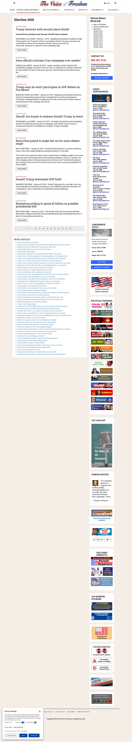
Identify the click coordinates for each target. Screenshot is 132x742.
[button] (107, 3)
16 (35, 228)
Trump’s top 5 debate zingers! (26, 304)
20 (51, 228)
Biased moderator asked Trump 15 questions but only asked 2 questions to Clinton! (43, 329)
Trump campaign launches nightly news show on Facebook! (36, 277)
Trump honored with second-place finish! (42, 29)
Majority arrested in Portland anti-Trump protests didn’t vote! (36, 247)
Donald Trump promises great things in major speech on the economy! (39, 345)
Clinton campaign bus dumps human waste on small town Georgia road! (40, 297)
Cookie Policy (60, 711)
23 (62, 228)
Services (82, 10)
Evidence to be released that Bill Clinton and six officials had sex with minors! (41, 258)
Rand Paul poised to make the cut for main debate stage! (48, 142)
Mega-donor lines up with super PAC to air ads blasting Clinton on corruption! (41, 265)
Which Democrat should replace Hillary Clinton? (32, 340)
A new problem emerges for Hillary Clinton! (31, 343)
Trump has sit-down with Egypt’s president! (31, 336)
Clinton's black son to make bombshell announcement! (34, 270)
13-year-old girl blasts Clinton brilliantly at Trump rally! (34, 272)
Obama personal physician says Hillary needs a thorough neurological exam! (41, 354)
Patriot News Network (27, 10)
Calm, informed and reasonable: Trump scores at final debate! (37, 288)
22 (59, 228)
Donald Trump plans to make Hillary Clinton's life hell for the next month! (40, 299)
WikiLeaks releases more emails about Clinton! (32, 302)
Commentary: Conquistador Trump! (28, 350)
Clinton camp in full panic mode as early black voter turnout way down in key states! (44, 263)
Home (12, 10)
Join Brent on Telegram (102, 267)
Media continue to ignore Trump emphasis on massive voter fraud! (38, 283)
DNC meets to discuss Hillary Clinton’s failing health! (33, 347)
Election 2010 (98, 45)
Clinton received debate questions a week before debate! (35, 324)
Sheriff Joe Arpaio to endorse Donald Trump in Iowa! (49, 116)
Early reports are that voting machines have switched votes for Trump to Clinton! (43, 274)
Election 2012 (98, 43)
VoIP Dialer (102, 262)
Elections (97, 29)
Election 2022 (98, 33)
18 (43, 228)
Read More (99, 463)
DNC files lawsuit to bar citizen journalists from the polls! (35, 267)
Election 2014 (98, 41)
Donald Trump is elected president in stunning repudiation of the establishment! (42, 256)
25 (70, 228)
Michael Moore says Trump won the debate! (31, 318)
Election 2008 (98, 47)
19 (47, 228)
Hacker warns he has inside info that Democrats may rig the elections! (39, 261)
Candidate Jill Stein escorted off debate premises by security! (37, 331)
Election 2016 (21, 26)
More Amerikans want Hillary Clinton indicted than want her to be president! (41, 279)
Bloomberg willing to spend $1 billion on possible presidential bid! (47, 205)
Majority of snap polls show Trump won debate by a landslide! (37, 320)
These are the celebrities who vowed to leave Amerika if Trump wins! (39, 254)
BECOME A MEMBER (102, 78)
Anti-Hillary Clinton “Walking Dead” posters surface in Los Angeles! (38, 281)
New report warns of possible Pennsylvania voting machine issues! (38, 308)
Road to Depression (101, 27)
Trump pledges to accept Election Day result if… (32, 286)
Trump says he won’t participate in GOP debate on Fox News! (48, 88)
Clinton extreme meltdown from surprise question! (33, 295)
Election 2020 (98, 35)
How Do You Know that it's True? (100, 450)
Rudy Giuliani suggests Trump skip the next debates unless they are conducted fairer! (44, 315)
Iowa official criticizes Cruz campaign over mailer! (48, 60)
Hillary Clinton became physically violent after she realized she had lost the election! (43, 245)
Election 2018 (98, 37)
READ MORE (21, 50)
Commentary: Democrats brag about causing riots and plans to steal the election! (43, 292)
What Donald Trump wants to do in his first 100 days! (34, 249)
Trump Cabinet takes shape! (26, 251)
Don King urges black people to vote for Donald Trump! (34, 334)
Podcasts (98, 440)
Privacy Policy (47, 711)
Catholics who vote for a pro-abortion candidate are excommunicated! (39, 311)
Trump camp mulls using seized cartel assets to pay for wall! (36, 352)
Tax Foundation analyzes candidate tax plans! (31, 290)
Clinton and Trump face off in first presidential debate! (34, 327)
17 (39, 228)
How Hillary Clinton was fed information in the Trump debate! (36, 322)
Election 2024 (98, 31)
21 (55, 228)
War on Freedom (100, 24)
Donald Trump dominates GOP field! (38, 179)
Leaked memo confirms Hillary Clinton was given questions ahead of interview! (42, 306)
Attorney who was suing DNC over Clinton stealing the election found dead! (41, 313)
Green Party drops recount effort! (28, 242)
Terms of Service (83, 711)
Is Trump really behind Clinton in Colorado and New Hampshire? (37, 338)
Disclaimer (71, 711)
